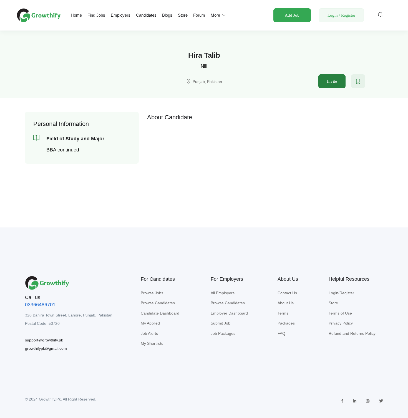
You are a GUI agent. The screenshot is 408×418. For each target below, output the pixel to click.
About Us (286, 303)
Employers (120, 15)
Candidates (146, 15)
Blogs (167, 15)
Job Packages (223, 333)
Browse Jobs (152, 293)
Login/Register (341, 293)
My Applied (150, 323)
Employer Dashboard (229, 313)
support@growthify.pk (44, 340)
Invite (332, 81)
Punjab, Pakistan (207, 81)
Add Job (292, 15)
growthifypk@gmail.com (46, 348)
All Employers (223, 293)
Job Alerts (149, 333)
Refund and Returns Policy (352, 333)
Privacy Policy (341, 323)
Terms (283, 313)
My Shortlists (152, 343)
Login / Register (341, 15)
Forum (199, 15)
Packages (286, 323)
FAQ (281, 333)
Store (183, 15)
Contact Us (287, 293)
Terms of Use (340, 313)
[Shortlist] (358, 81)
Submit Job (220, 323)
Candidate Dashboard (160, 313)
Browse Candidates (158, 303)
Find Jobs (96, 15)
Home (76, 15)
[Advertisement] (265, 163)
